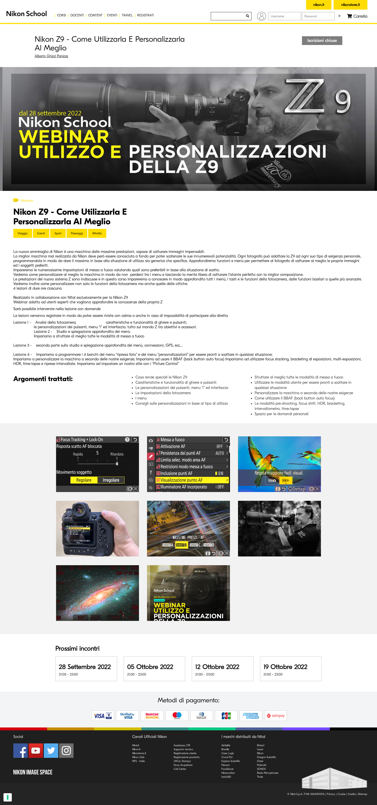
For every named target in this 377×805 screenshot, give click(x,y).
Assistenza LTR (182, 745)
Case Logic (227, 753)
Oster (260, 761)
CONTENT (95, 15)
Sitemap (362, 794)
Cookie (341, 794)
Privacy (331, 794)
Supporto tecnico (183, 749)
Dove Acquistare (183, 765)
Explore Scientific (230, 761)
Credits (352, 794)
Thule (260, 776)
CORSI (61, 15)
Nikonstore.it (139, 753)
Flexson (225, 765)
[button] (26, 15)
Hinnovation (228, 772)
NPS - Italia (138, 761)
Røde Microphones (267, 772)
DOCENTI (77, 15)
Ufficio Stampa (182, 761)
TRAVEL (127, 15)
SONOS (261, 768)
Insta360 (226, 776)
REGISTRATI (145, 15)
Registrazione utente (185, 753)
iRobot (260, 745)
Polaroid (261, 765)
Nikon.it (136, 749)
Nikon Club (138, 757)
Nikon (260, 753)
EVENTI (112, 15)
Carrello (359, 16)
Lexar (260, 749)
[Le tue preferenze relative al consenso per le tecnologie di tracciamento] (7, 797)
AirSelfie (225, 745)
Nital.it (135, 745)
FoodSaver (227, 768)
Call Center (180, 768)
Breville (225, 749)
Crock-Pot (227, 757)
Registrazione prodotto (187, 757)
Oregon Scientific (266, 757)
